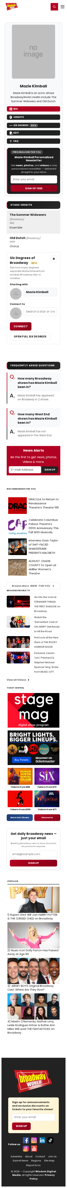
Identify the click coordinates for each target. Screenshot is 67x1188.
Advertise (16, 1156)
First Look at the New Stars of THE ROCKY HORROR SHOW (46, 642)
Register (34, 6)
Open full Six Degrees (30, 336)
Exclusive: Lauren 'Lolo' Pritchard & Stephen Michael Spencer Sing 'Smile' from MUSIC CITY (46, 662)
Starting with (19, 284)
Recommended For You (21, 489)
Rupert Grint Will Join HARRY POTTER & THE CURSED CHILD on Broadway (32, 916)
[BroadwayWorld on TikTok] (50, 1140)
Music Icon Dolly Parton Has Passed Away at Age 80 (32, 952)
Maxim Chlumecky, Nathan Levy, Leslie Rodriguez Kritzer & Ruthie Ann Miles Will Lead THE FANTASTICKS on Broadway (31, 1027)
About (28, 1156)
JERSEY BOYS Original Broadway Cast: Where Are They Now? (30, 987)
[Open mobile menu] (62, 6)
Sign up (33, 863)
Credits (18, 117)
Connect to (17, 304)
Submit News (20, 1160)
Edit (16, 132)
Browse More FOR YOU (31, 586)
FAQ (15, 141)
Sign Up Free (34, 188)
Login (45, 6)
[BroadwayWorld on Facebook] (26, 1140)
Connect (21, 326)
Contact (40, 1156)
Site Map (49, 1160)
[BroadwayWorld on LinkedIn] (42, 1140)
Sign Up (49, 469)
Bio (15, 108)
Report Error (33, 1165)
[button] (54, 6)
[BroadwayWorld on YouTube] (34, 1148)
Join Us (52, 1156)
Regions (36, 1160)
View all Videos (16, 680)
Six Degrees (24, 125)
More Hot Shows (19, 817)
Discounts (47, 817)
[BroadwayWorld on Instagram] (34, 1140)
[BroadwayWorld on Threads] (26, 1148)
